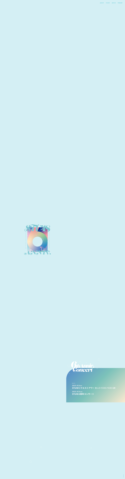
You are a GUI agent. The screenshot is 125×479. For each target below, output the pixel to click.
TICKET (108, 3)
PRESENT (120, 3)
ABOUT (102, 3)
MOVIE (114, 3)
